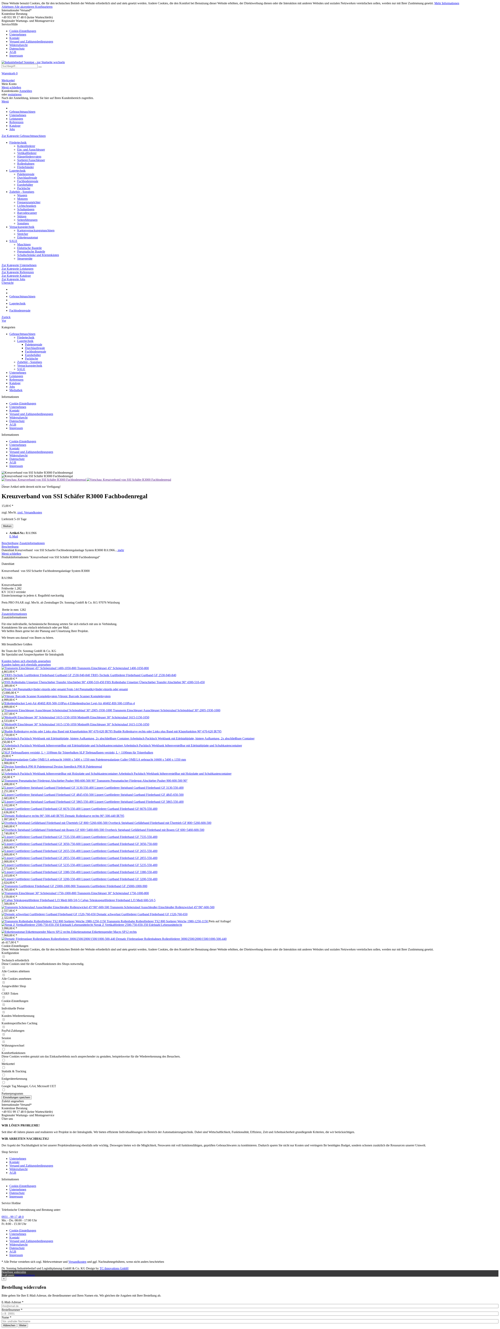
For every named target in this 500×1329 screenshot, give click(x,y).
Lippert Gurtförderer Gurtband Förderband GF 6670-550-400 (119, 808)
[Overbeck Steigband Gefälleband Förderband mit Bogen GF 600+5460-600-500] (53, 830)
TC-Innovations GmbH (114, 1268)
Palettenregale (25, 174)
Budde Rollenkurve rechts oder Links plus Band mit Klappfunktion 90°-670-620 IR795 (167, 731)
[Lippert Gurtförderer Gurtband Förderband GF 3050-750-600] (41, 844)
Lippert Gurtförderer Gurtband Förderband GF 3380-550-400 (119, 872)
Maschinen (24, 244)
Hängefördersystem (29, 156)
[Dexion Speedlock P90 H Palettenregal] (28, 766)
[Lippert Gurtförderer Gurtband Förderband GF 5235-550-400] (41, 865)
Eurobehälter (25, 184)
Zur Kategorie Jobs (13, 279)
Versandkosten (77, 1261)
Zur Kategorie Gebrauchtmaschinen (24, 136)
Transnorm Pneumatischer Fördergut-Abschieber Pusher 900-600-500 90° (142, 780)
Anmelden (25, 91)
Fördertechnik (18, 142)
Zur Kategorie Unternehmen (19, 265)
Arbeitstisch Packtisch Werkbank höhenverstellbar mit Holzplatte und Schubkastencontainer (174, 773)
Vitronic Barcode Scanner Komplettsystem (84, 696)
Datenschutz (17, 48)
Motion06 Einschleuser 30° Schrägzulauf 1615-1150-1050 (113, 717)
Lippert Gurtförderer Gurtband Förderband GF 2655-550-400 (119, 851)
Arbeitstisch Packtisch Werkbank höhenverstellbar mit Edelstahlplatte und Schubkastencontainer (183, 745)
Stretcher (22, 234)
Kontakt (14, 38)
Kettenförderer (26, 146)
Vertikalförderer (27, 153)
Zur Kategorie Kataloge (16, 275)
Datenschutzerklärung (25, 1275)
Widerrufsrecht (18, 45)
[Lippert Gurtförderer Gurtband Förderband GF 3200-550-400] (41, 879)
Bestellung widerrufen (14, 1272)
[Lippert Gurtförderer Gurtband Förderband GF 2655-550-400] (41, 851)
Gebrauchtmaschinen (22, 334)
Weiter (22, 1325)
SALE (13, 241)
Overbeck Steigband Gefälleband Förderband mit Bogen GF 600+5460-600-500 (154, 830)
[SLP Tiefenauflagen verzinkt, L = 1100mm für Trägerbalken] (40, 752)
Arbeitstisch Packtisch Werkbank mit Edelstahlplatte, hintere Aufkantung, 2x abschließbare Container (192, 738)
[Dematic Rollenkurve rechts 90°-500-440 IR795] (33, 815)
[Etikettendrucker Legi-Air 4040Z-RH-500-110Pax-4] (36, 703)
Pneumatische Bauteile (31, 251)
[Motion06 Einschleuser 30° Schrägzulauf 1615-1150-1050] (39, 717)
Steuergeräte (24, 258)
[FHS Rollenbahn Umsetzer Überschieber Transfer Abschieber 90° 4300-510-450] (53, 682)
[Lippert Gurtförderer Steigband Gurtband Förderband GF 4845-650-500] (48, 794)
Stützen (21, 216)
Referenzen (16, 379)
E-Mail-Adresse (12, 1302)
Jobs (12, 386)
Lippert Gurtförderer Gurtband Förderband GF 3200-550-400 (119, 879)
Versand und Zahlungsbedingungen (31, 41)
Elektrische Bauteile (29, 248)
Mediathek (15, 390)
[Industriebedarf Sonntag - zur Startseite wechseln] (33, 62)
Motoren (22, 198)
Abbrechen (9, 1325)
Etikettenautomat (27, 237)
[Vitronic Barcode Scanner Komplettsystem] (30, 696)
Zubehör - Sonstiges (21, 191)
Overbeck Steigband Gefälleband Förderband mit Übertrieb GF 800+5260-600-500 (159, 822)
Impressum (16, 55)
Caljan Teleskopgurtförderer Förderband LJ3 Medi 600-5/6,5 (117, 900)
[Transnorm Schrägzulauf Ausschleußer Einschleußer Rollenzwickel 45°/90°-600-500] (56, 907)
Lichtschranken (26, 205)
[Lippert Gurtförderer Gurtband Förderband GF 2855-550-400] (41, 858)
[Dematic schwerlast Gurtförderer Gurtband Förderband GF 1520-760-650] (49, 914)
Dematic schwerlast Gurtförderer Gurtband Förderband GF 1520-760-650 (142, 914)
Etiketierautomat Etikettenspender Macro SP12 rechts (104, 931)
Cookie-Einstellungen (22, 31)
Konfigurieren (44, 6)
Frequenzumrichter (28, 202)
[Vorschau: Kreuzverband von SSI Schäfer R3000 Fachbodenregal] (44, 479)
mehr (120, 550)
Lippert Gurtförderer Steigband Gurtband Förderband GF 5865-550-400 (139, 801)
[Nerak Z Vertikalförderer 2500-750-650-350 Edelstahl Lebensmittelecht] (48, 924)
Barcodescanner (27, 212)
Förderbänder (25, 167)
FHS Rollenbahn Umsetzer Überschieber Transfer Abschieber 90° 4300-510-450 (155, 682)
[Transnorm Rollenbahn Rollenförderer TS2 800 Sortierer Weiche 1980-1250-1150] (54, 921)
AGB (12, 52)
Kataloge (15, 383)
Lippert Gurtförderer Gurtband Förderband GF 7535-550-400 (119, 837)
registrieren (14, 94)
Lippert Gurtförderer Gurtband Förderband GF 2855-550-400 (119, 858)
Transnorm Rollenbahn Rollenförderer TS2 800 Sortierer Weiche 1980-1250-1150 (158, 921)
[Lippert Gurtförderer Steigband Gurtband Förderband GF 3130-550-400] (48, 787)
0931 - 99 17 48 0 (13, 1216)
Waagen (22, 195)
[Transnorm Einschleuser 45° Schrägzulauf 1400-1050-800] (39, 668)
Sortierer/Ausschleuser (31, 160)
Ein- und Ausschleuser (31, 149)
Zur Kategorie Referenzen (18, 272)
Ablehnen (8, 6)
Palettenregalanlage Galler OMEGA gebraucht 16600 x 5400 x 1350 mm (141, 759)
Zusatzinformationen (32, 543)
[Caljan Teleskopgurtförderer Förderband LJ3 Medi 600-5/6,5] (41, 900)
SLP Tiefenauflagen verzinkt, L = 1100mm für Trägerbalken (116, 752)
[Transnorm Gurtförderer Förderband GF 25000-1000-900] (39, 886)
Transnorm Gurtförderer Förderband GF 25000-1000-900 (111, 886)
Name (6, 1317)
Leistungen (16, 376)
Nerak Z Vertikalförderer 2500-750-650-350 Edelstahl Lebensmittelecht (138, 924)
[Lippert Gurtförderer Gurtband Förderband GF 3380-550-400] (41, 872)
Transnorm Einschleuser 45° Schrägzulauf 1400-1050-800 (113, 668)
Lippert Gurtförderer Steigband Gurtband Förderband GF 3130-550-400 (139, 787)
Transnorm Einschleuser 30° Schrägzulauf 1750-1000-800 (113, 893)
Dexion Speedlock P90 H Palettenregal (78, 766)
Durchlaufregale (27, 177)
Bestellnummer (12, 1309)
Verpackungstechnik (21, 227)
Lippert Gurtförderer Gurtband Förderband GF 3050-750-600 (119, 844)
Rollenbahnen (25, 163)
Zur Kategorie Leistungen (17, 268)
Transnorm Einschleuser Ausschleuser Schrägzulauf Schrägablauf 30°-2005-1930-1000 (166, 710)
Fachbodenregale (27, 181)
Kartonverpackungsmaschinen (35, 230)
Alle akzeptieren (24, 6)
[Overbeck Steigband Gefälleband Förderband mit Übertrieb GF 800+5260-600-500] (55, 822)
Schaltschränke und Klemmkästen (38, 255)
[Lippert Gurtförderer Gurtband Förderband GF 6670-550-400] (41, 808)
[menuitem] (250, 40)
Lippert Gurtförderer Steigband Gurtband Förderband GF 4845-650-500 (139, 794)
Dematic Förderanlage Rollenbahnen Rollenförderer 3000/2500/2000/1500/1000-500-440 (171, 938)
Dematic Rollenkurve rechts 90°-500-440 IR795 (94, 815)
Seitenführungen (27, 220)
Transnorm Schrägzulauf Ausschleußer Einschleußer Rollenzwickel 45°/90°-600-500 (162, 907)
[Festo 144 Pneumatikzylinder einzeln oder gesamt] (34, 689)
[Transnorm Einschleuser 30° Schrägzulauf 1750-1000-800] (39, 893)
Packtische (23, 188)
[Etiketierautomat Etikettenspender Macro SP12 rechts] (36, 931)
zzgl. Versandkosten (29, 512)
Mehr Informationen (446, 3)
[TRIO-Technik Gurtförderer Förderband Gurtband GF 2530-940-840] (46, 675)
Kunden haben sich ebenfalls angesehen (26, 661)
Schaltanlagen (25, 209)
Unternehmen (17, 34)
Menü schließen (11, 87)
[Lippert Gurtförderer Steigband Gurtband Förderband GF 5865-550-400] (48, 801)
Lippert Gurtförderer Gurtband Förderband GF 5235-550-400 (119, 865)
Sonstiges (23, 223)
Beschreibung (10, 543)
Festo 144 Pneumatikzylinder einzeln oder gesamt (97, 689)
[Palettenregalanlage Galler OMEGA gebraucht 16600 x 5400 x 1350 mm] (49, 759)
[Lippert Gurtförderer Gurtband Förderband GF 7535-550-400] (41, 837)
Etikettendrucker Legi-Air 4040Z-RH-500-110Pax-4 (102, 703)
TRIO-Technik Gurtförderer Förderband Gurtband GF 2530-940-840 (133, 675)
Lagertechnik (17, 170)
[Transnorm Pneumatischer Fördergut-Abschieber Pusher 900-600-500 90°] (49, 780)
